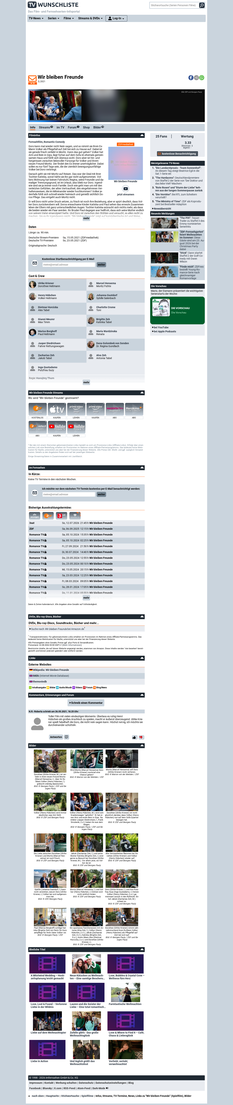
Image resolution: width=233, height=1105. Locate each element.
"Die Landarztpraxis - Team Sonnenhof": (178, 170)
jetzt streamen (125, 194)
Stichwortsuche (70, 1095)
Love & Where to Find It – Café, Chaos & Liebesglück (126, 1034)
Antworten (56, 737)
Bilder (98, 127)
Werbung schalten (66, 1082)
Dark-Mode (99, 1088)
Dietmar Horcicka (48, 307)
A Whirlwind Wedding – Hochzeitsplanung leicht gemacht (48, 977)
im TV (60, 127)
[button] (190, 77)
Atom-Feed (83, 1088)
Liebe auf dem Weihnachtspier (48, 1032)
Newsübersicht (162, 208)
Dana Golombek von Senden (112, 343)
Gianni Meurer (46, 319)
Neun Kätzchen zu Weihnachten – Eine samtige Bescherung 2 (88, 977)
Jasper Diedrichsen (49, 343)
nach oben (38, 1095)
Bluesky (47, 1088)
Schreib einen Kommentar (86, 702)
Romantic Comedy (54, 141)
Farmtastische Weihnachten (125, 1004)
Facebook (35, 1088)
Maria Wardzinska (106, 331)
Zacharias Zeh (46, 355)
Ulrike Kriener (46, 283)
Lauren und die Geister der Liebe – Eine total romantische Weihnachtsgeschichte (87, 1005)
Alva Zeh (101, 355)
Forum (73, 127)
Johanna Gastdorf (106, 295)
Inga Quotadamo (47, 367)
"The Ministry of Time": (178, 203)
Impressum (35, 1082)
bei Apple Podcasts (165, 331)
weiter (101, 264)
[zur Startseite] (53, 3)
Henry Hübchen (47, 295)
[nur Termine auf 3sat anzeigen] (61, 516)
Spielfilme (87, 1095)
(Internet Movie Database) (51, 675)
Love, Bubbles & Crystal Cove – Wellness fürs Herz (127, 977)
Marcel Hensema (106, 283)
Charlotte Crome (105, 307)
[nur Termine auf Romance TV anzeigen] (75, 516)
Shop (86, 127)
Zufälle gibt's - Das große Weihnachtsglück (84, 1034)
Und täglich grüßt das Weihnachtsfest (82, 1063)
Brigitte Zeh (103, 319)
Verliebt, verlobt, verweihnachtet (118, 1063)
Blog (131, 1082)
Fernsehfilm (36, 141)
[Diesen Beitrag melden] (66, 737)
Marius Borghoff (47, 331)
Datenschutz (86, 1082)
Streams (45, 127)
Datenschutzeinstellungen (111, 1082)
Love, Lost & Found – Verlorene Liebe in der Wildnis (49, 1005)
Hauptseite (52, 1095)
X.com (57, 1088)
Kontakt (49, 1082)
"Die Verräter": (176, 196)
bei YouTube (161, 327)
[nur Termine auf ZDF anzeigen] (48, 516)
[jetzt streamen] (125, 188)
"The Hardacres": (179, 180)
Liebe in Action (39, 1061)
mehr (86, 218)
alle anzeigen (35, 515)
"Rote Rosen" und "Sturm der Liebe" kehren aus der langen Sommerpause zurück (178, 189)
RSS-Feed (69, 1088)
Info (32, 127)
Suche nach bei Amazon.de (57, 629)
